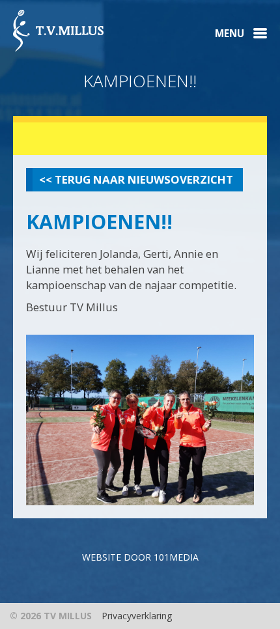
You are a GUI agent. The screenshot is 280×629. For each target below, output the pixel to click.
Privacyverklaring (137, 615)
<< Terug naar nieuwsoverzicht (136, 179)
